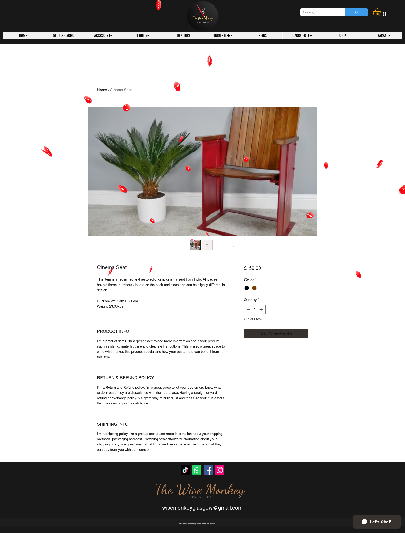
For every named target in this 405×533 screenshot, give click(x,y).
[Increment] (262, 309)
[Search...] (356, 12)
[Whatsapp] (196, 470)
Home (102, 90)
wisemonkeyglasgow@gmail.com (202, 508)
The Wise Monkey (199, 489)
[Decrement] (248, 309)
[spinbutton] (255, 309)
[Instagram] (219, 470)
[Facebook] (208, 470)
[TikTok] (185, 470)
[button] (381, 12)
